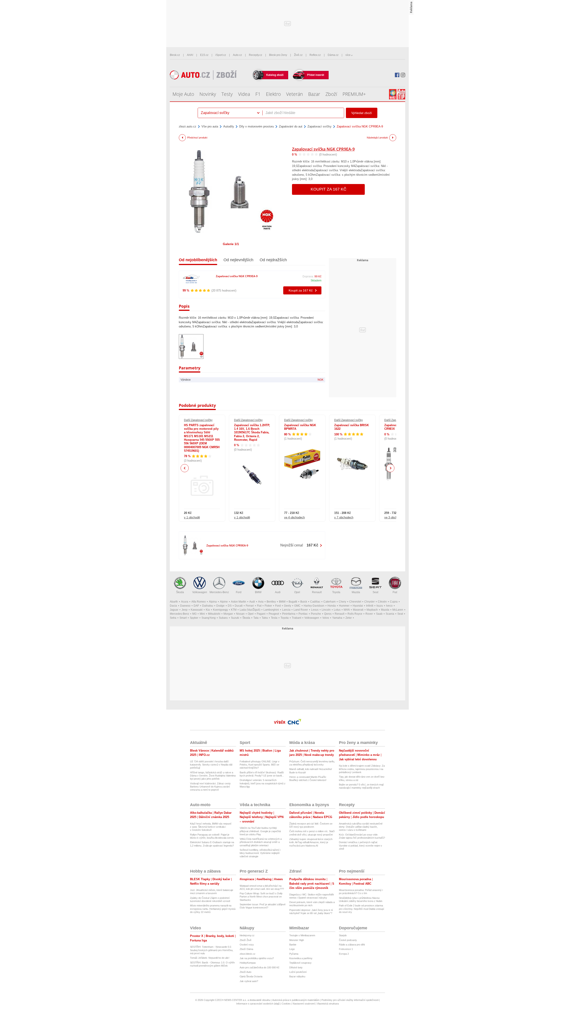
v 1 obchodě (192, 517)
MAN (347, 609)
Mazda (356, 592)
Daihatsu (207, 605)
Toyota (336, 592)
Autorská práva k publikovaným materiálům (295, 1000)
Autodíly (228, 126)
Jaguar (174, 609)
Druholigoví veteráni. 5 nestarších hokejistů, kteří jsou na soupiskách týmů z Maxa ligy (262, 783)
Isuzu (379, 605)
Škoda (180, 592)
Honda (331, 605)
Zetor (348, 617)
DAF (196, 605)
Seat (375, 592)
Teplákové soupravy (300, 962)
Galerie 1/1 (231, 244)
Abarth (174, 601)
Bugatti (293, 601)
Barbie (292, 944)
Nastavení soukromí (304, 1003)
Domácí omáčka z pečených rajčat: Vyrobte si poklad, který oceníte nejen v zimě (360, 845)
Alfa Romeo (198, 601)
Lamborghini (271, 609)
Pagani (261, 613)
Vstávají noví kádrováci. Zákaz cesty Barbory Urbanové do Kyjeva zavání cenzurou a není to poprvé (210, 786)
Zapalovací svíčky (319, 126)
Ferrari (250, 605)
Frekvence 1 (346, 949)
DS (230, 605)
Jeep (184, 609)
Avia (260, 601)
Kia (208, 609)
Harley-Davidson (314, 605)
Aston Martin (238, 601)
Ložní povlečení (298, 972)
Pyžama (293, 953)
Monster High (296, 940)
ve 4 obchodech (294, 517)
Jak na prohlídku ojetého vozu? (257, 958)
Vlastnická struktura (328, 1003)
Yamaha (337, 617)
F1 (258, 94)
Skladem (316, 280)
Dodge (220, 605)
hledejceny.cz (247, 935)
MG (194, 613)
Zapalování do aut (290, 126)
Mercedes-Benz (219, 592)
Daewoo (185, 605)
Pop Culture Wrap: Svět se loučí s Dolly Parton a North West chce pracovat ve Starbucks (261, 896)
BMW (258, 592)
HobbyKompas (248, 962)
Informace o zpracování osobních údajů (258, 1003)
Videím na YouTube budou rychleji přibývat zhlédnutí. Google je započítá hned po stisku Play (260, 831)
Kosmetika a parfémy (300, 958)
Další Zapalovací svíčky (198, 420)
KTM (234, 609)
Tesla (274, 617)
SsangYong (208, 617)
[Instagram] (403, 75)
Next (390, 468)
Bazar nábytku (297, 976)
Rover (369, 613)
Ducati (239, 605)
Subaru (223, 617)
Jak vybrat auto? (249, 981)
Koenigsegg (220, 609)
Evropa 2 (344, 953)
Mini (202, 613)
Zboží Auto (245, 972)
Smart (183, 617)
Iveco (389, 605)
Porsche (316, 613)
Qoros (328, 613)
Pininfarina (288, 613)
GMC (297, 605)
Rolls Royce (354, 613)
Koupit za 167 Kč (328, 189)
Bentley (271, 601)
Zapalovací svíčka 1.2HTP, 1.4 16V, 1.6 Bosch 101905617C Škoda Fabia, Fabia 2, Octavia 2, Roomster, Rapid (252, 432)
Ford (238, 592)
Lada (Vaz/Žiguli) (250, 609)
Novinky (207, 94)
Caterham (329, 601)
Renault (317, 592)
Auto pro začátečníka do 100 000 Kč (259, 967)
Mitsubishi (214, 613)
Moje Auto (183, 94)
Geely (287, 605)
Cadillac (315, 601)
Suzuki (235, 617)
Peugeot (274, 613)
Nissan (240, 613)
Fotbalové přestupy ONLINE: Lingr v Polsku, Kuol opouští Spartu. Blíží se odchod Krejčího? (259, 764)
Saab (379, 613)
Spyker (194, 617)
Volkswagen (199, 592)
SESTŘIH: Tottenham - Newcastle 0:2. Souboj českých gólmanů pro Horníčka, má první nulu (211, 950)
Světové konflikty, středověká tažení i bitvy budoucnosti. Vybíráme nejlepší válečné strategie (260, 853)
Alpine (224, 601)
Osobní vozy (247, 944)
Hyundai (358, 605)
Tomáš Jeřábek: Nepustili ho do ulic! (209, 957)
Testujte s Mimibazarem (302, 935)
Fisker (268, 605)
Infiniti (369, 605)
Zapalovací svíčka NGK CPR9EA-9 (323, 149)
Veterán (294, 94)
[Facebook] (397, 75)
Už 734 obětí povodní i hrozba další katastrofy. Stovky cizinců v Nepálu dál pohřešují (211, 764)
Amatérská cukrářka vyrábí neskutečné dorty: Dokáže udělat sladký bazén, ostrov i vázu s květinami (361, 826)
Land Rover (301, 609)
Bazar (314, 94)
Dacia (173, 605)
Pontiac (303, 613)
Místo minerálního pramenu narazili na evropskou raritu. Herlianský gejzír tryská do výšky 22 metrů (212, 908)
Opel (297, 592)
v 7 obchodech (343, 517)
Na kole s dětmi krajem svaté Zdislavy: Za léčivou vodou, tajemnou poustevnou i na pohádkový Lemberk (362, 769)
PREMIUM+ (354, 94)
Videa (244, 94)
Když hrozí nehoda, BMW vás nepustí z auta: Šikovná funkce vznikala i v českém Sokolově (210, 826)
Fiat (395, 592)
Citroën (382, 601)
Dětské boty (296, 967)
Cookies (286, 1003)
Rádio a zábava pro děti (352, 944)
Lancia (286, 609)
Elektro (273, 94)
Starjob (343, 935)
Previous (185, 468)
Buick (303, 601)
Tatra (265, 617)
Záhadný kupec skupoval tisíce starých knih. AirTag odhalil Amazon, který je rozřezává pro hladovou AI (310, 842)
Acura (184, 601)
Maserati (358, 609)
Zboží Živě (245, 940)
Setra (173, 617)
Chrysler (369, 601)
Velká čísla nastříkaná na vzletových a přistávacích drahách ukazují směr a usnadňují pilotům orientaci (261, 842)
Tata (256, 617)
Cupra (394, 601)
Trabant (296, 617)
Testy (227, 94)
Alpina (213, 601)
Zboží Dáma (246, 949)
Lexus (314, 609)
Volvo (325, 617)
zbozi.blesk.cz (247, 953)
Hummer (344, 605)
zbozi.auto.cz (187, 126)
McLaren (397, 609)
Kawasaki (197, 609)
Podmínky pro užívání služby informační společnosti (349, 1000)
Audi (278, 592)
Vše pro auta (209, 126)
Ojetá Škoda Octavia (251, 976)
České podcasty (348, 940)
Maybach (372, 609)
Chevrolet (355, 601)
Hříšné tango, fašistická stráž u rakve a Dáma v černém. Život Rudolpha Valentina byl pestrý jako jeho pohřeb (213, 775)
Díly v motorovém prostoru (256, 126)
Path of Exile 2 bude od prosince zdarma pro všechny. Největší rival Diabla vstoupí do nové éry (361, 908)
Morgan (228, 613)
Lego (292, 949)
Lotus (337, 609)
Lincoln (326, 609)
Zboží (331, 94)
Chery (342, 601)
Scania (390, 613)
